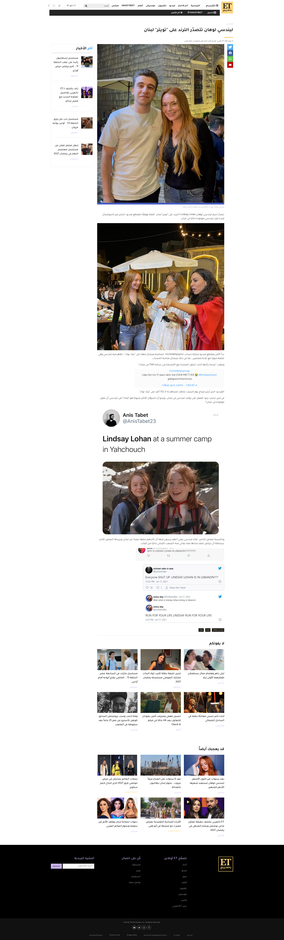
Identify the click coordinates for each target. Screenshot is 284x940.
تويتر (207, 630)
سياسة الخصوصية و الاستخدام (155, 935)
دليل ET (70, 6)
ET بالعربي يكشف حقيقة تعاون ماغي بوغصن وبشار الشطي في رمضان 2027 (206, 826)
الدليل (210, 13)
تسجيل (56, 866)
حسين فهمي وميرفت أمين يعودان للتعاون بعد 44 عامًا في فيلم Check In (161, 720)
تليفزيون (177, 687)
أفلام (140, 6)
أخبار (185, 865)
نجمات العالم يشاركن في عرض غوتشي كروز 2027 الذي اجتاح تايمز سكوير (119, 783)
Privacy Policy (132, 935)
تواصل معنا (135, 883)
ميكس (115, 6)
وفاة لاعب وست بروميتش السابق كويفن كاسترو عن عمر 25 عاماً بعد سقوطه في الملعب (118, 720)
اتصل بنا (177, 935)
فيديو (172, 6)
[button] (230, 47)
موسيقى (150, 6)
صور (185, 877)
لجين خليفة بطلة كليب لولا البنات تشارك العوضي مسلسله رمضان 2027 (162, 677)
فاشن (184, 900)
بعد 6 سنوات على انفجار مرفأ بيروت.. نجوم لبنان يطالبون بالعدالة (164, 783)
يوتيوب (134, 927)
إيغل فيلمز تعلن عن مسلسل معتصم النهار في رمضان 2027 (66, 149)
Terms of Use (114, 935)
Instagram (54, 5)
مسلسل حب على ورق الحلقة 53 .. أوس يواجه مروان (65, 123)
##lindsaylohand (208, 375)
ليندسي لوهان (218, 630)
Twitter (59, 5)
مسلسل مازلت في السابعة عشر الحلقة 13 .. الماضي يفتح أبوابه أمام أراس (118, 677)
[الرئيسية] (226, 7)
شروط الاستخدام (96, 935)
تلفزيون (162, 6)
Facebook (48, 5)
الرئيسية (195, 6)
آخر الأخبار (183, 6)
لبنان (201, 630)
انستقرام (136, 877)
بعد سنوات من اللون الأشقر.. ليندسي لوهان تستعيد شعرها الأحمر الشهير (207, 783)
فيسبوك (136, 865)
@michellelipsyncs (179, 371)
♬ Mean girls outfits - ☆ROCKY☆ (179, 385)
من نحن (189, 935)
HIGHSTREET (128, 6)
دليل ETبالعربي (179, 906)
